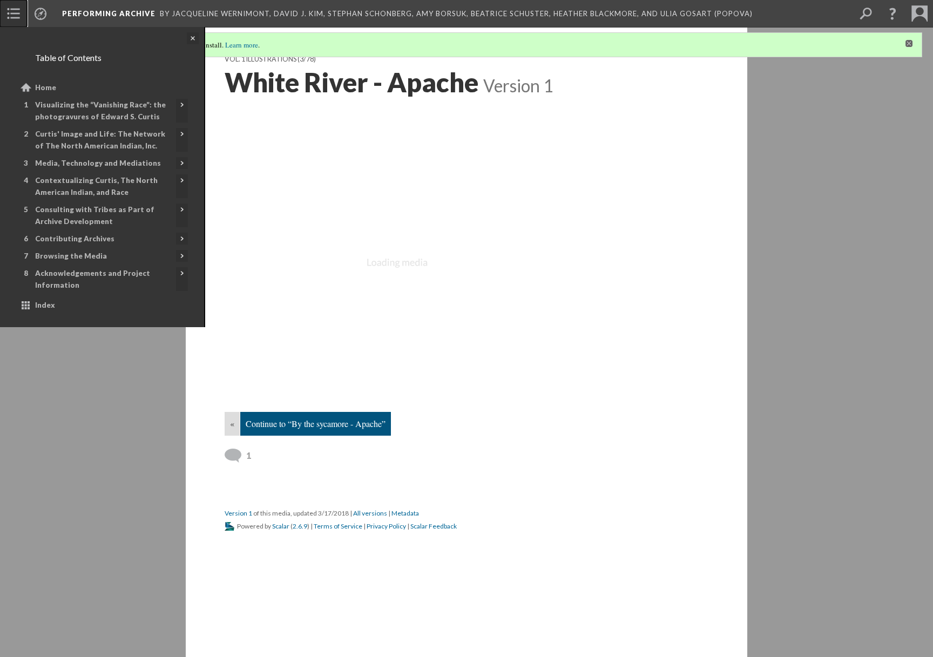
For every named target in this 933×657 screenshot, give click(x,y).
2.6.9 (300, 526)
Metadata (405, 513)
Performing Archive (109, 13)
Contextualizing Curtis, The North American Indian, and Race (96, 186)
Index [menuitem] (45, 305)
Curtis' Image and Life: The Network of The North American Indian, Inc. (100, 140)
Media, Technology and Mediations (98, 163)
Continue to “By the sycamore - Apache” (316, 423)
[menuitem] (13, 13)
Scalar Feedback (433, 526)
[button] (892, 13)
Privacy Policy (386, 526)
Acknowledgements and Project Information (92, 279)
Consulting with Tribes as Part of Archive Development (94, 215)
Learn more (241, 45)
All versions (370, 513)
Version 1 (238, 513)
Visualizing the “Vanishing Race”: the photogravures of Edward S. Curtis (100, 110)
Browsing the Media (71, 256)
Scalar (280, 526)
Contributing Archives (74, 238)
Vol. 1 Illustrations (260, 59)
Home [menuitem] (45, 87)
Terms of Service (338, 526)
